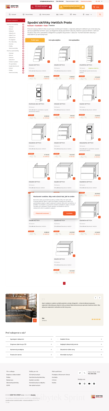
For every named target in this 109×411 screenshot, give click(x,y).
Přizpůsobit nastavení (42, 213)
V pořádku (69, 213)
